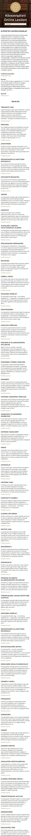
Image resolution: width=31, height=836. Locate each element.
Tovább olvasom (5, 121)
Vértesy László (5, 95)
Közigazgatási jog (6, 75)
